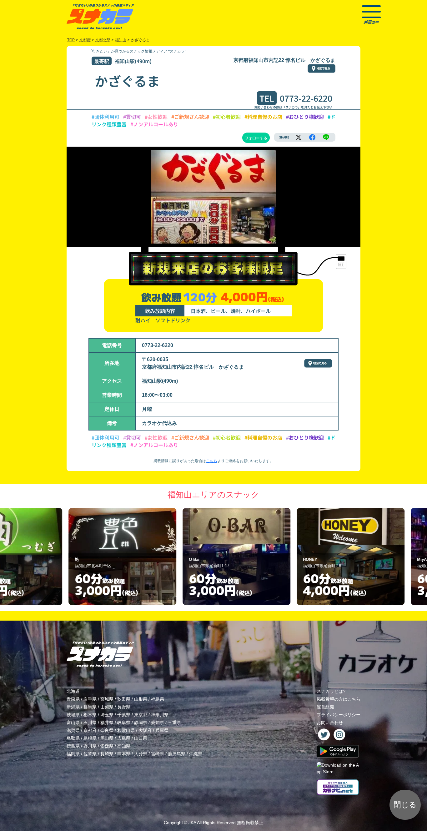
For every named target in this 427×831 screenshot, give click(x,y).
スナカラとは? (331, 691)
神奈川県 (159, 714)
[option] (100, 556)
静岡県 (140, 722)
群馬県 (90, 706)
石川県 (90, 722)
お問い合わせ (330, 722)
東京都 (140, 714)
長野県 (123, 706)
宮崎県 (157, 753)
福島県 (157, 699)
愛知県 (157, 722)
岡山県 (106, 738)
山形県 (140, 699)
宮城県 (106, 699)
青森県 (73, 699)
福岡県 (73, 753)
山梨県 (106, 706)
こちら (211, 461)
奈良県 (106, 730)
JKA (192, 822)
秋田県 (123, 699)
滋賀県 (73, 730)
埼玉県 (106, 714)
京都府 (90, 730)
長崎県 (106, 753)
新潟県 (73, 706)
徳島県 (73, 745)
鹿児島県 (176, 753)
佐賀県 (90, 753)
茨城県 (73, 714)
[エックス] (298, 137)
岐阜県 (123, 722)
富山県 (73, 722)
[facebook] (312, 137)
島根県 (90, 738)
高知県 (123, 745)
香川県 (90, 745)
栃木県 (90, 714)
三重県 (174, 722)
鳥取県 (73, 738)
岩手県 (90, 699)
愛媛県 (106, 745)
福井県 (106, 722)
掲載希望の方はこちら (338, 699)
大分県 (140, 753)
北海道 (73, 691)
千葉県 (123, 714)
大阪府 (145, 730)
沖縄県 (195, 753)
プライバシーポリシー (338, 714)
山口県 (140, 738)
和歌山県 (126, 730)
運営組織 (325, 706)
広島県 (123, 738)
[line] (326, 137)
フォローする (256, 137)
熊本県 (123, 753)
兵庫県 (161, 730)
